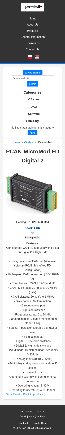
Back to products (33, 394)
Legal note (23, 423)
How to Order (40, 423)
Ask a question (32, 237)
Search (32, 84)
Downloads (32, 43)
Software (34, 113)
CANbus (34, 99)
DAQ (34, 106)
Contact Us (32, 49)
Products (32, 30)
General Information (32, 36)
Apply (32, 132)
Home (32, 18)
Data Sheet (13, 394)
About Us (32, 24)
